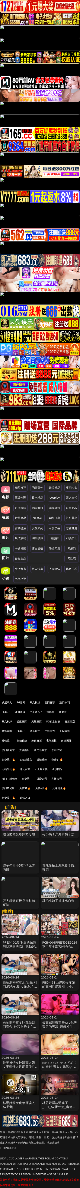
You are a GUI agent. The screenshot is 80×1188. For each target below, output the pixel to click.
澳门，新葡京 (9, 778)
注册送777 (36, 712)
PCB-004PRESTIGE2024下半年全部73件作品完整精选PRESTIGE (59, 946)
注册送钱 (20, 712)
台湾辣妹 (20, 508)
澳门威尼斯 (8, 788)
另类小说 (20, 579)
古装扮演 (20, 528)
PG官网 (21, 702)
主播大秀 (50, 731)
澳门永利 (64, 702)
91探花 (37, 518)
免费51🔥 (57, 759)
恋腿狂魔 (71, 528)
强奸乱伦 (37, 487)
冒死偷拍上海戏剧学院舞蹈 (58, 867)
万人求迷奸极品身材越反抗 (19, 903)
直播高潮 (70, 721)
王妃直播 (64, 731)
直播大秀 (56, 778)
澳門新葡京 (40, 750)
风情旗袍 (20, 538)
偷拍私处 (22, 740)
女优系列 (37, 528)
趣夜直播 (36, 740)
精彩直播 (7, 731)
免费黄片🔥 (8, 797)
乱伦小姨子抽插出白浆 (58, 901)
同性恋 (71, 558)
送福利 (50, 712)
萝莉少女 (71, 487)
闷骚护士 (71, 538)
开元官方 (25, 769)
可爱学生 (54, 528)
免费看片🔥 (8, 759)
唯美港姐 (54, 508)
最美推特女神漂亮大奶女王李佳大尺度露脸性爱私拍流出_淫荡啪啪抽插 (20, 1068)
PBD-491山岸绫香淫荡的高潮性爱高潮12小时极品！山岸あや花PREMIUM (58, 988)
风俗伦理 (71, 569)
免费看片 (27, 778)
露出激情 (37, 548)
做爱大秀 (42, 778)
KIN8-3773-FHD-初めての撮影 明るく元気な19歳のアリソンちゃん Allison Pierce (59, 1068)
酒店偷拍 (35, 731)
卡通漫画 (20, 548)
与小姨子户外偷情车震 (58, 834)
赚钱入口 (25, 797)
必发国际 (66, 740)
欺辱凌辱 (20, 518)
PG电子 (6, 712)
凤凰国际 (36, 721)
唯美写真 (54, 548)
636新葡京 (26, 759)
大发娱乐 (24, 750)
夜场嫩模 (51, 740)
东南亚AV (71, 508)
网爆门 (71, 548)
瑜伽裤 (54, 538)
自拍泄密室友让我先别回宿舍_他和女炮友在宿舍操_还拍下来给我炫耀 (20, 1026)
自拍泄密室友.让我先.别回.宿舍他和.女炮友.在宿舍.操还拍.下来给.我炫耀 (20, 986)
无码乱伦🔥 (8, 769)
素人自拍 (71, 497)
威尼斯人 (7, 702)
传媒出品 (20, 558)
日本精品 (37, 497)
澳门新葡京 (8, 750)
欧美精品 (54, 487)
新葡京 (63, 712)
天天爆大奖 (41, 769)
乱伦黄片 (7, 740)
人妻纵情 (54, 569)
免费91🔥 (25, 788)
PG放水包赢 (53, 721)
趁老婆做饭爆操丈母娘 (19, 834)
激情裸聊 (42, 759)
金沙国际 (57, 769)
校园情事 (37, 569)
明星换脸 (37, 538)
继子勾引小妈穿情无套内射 (19, 867)
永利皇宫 (56, 750)
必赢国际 (22, 721)
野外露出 (71, 518)
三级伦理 (20, 497)
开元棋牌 (35, 702)
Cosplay (54, 497)
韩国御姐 (37, 508)
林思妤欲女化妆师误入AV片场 (19, 1105)
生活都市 (20, 569)
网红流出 (54, 518)
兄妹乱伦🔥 (59, 788)
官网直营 (50, 702)
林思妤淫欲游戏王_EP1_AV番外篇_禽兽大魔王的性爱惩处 (59, 1107)
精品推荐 (20, 487)
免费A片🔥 (41, 788)
